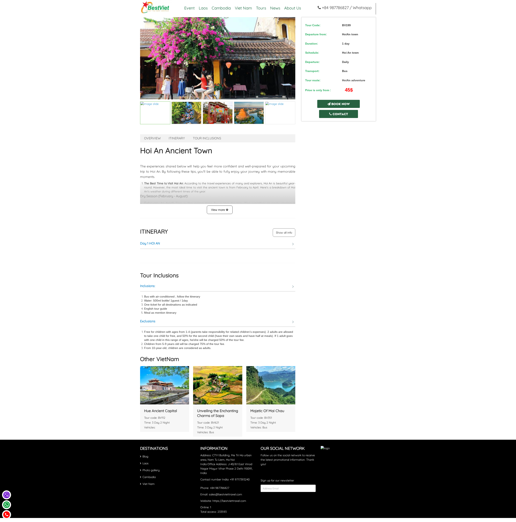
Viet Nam (243, 8)
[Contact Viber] (6, 494)
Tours (261, 8)
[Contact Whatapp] (6, 504)
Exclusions (147, 321)
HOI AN (150, 243)
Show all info (284, 232)
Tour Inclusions (207, 138)
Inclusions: (147, 286)
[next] (290, 58)
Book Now (340, 104)
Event (189, 8)
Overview (152, 138)
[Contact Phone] (6, 514)
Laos (203, 8)
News (275, 8)
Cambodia (221, 8)
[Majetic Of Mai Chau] (270, 385)
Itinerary (177, 138)
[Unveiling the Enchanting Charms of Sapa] (217, 385)
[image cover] (217, 58)
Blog (145, 456)
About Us (292, 8)
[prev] (145, 58)
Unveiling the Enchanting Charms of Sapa (217, 413)
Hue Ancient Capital (160, 410)
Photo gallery (151, 470)
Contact (340, 114)
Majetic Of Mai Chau (267, 410)
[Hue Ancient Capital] (164, 385)
